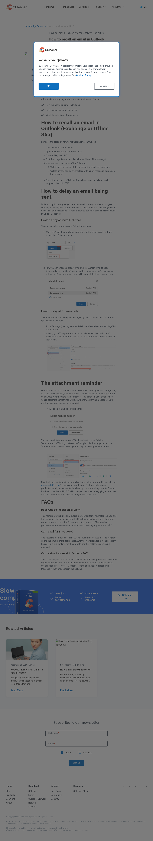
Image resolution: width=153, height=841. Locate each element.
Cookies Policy (83, 75)
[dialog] (77, 69)
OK (48, 86)
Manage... (104, 86)
